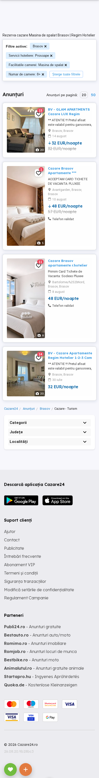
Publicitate (14, 548)
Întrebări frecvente (22, 556)
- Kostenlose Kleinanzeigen (40, 684)
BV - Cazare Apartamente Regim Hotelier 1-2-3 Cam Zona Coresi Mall (70, 357)
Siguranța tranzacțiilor (25, 581)
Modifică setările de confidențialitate (39, 589)
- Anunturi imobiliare (35, 643)
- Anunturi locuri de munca (40, 651)
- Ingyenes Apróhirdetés (41, 676)
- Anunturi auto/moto (37, 635)
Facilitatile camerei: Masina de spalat (36, 65)
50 (93, 95)
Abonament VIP (19, 564)
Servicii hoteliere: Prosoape (29, 55)
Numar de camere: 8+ (25, 74)
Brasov (38, 46)
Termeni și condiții (21, 573)
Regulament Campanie (26, 597)
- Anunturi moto (31, 659)
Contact (12, 539)
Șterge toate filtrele (66, 74)
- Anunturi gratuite (32, 626)
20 (84, 95)
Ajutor (9, 531)
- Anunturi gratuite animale (44, 668)
